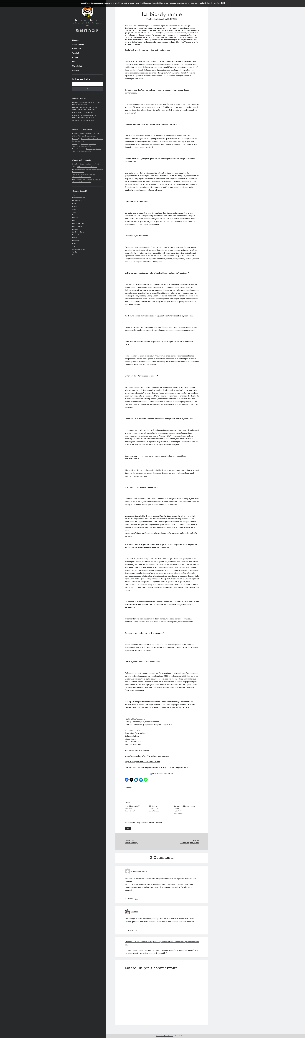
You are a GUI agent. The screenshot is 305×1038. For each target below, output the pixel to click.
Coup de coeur (78, 44)
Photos (74, 238)
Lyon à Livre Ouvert (78, 223)
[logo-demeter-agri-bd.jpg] (161, 773)
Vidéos (74, 255)
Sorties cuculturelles (79, 249)
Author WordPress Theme (164, 1036)
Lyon (73, 220)
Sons (73, 246)
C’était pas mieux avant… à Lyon (87, 136)
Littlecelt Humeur (87, 20)
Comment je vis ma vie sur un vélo (83, 120)
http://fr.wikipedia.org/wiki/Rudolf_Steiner (142, 761)
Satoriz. (187, 767)
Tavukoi (75, 53)
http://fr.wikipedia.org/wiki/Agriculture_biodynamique (147, 756)
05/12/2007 (172, 19)
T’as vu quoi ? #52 (93, 133)
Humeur (75, 40)
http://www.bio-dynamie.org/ (137, 750)
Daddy (74, 203)
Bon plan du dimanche (79, 198)
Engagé (74, 206)
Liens (74, 61)
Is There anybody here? (189, 842)
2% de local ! (153, 806)
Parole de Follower (78, 232)
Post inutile (75, 240)
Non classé (75, 229)
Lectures (75, 218)
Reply (136, 899)
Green (74, 212)
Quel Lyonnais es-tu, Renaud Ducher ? (84, 112)
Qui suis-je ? (77, 66)
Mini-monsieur (77, 226)
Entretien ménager (78, 133)
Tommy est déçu (131, 842)
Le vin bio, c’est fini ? (132, 806)
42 (128, 828)
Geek (74, 209)
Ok (223, 3)
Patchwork (76, 49)
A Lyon (75, 57)
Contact (75, 70)
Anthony (75, 144)
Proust (74, 243)
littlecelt (75, 139)
